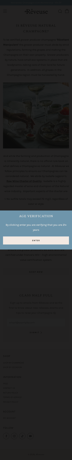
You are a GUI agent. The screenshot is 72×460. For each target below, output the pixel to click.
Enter (36, 240)
